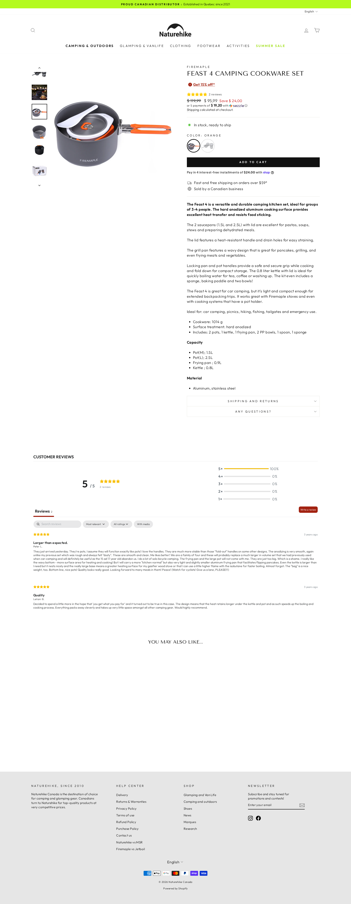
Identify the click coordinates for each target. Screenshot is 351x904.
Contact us (124, 835)
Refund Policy (126, 822)
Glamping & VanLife (142, 46)
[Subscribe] (302, 805)
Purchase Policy (127, 829)
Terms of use (125, 815)
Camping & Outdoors (90, 46)
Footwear (209, 46)
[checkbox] (143, 524)
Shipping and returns (253, 401)
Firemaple (198, 67)
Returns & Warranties (131, 802)
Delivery (122, 795)
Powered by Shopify (175, 888)
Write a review (308, 509)
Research (190, 829)
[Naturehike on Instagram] (250, 818)
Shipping (193, 110)
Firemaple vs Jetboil (130, 849)
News (187, 815)
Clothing (180, 46)
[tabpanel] (175, 568)
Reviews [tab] (43, 511)
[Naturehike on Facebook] (258, 818)
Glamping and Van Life (200, 795)
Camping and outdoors (200, 802)
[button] (253, 105)
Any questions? (253, 411)
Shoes (188, 808)
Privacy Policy (126, 808)
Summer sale (270, 46)
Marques (190, 822)
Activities (238, 46)
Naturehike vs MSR (129, 842)
